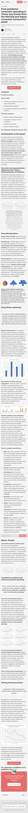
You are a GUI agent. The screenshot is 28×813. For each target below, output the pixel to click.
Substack (7, 810)
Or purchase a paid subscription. (14, 788)
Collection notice (22, 802)
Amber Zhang (8, 29)
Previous (6, 795)
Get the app (21, 806)
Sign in (25, 2)
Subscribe (19, 2)
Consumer (4, 6)
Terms (16, 802)
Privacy (12, 802)
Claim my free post (14, 784)
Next (23, 795)
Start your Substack (10, 806)
